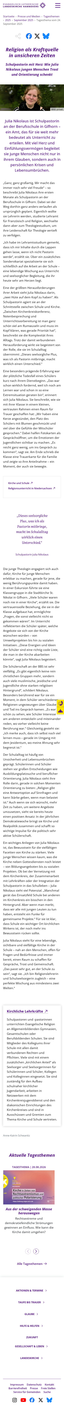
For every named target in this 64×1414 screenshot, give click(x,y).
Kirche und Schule (19, 483)
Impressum (17, 1384)
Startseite (9, 16)
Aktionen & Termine (29, 1290)
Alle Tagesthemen (30, 1264)
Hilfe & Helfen (29, 1326)
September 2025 (24, 20)
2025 (8, 20)
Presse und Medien (29, 16)
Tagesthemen (51, 16)
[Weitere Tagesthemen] (36, 1251)
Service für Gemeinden (26, 1392)
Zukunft (32, 1337)
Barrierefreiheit (18, 1388)
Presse (34, 1388)
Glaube (29, 1314)
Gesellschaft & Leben (29, 1346)
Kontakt (49, 1384)
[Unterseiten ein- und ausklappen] (46, 1290)
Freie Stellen (48, 1388)
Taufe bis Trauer (29, 1302)
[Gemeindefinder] (60, 710)
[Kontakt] (60, 703)
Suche (47, 1392)
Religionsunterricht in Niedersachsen (30, 488)
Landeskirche (29, 1358)
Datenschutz (34, 1384)
